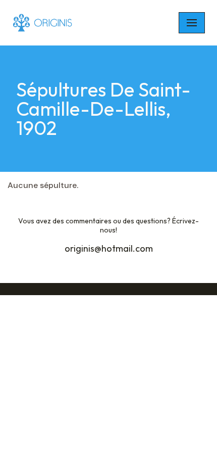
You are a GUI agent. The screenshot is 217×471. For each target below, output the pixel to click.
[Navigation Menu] (192, 22)
